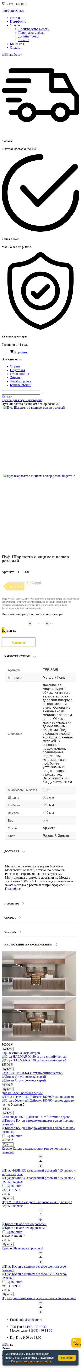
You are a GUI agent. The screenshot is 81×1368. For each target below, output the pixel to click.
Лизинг (23, 40)
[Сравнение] (74, 410)
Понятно (67, 1357)
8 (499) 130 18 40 (35, 1326)
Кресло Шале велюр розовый (22, 1248)
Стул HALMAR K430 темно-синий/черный (32, 1073)
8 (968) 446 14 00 (40, 1330)
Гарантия (11, 903)
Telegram (76, 1342)
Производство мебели (33, 29)
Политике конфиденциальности (31, 1361)
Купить (7, 1048)
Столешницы (19, 374)
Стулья (15, 366)
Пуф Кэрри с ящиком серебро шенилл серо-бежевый (39, 1298)
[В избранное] (68, 410)
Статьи (15, 17)
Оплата (15, 47)
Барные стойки (20, 385)
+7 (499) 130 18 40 (16, 3)
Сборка (10, 917)
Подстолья (17, 370)
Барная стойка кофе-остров (21, 1053)
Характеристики (17, 656)
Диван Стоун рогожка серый (22, 1093)
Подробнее (13, 888)
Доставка (11, 851)
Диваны (15, 377)
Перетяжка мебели (31, 32)
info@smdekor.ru (30, 1319)
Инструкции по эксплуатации (28, 944)
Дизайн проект (28, 36)
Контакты (17, 44)
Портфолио (18, 21)
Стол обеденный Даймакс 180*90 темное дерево (36, 1117)
